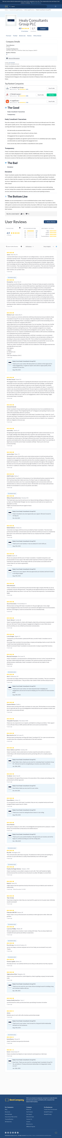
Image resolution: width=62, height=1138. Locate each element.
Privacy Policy (29, 1135)
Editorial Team (30, 1116)
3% (36, 234)
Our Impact (29, 1114)
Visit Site (51, 95)
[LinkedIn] (15, 1132)
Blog (6, 1109)
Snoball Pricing (47, 1114)
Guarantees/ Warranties (11, 1116)
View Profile (52, 88)
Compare (43, 28)
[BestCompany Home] (6, 6)
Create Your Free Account (50, 1109)
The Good (8, 35)
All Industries (8, 1121)
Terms (34, 1135)
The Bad (15, 35)
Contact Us (29, 1119)
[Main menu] (55, 6)
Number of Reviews (11, 52)
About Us (28, 1109)
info (19, 228)
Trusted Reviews (9, 1119)
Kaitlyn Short (12, 62)
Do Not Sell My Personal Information (44, 1135)
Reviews (29, 35)
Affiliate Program (30, 1126)
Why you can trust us (36, 3)
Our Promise (29, 1111)
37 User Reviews (24, 31)
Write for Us (29, 1124)
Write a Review (37, 35)
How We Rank (8, 1114)
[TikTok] (18, 1132)
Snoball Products (48, 1111)
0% (36, 235)
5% (36, 232)
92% (37, 231)
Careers (28, 1121)
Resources (7, 1111)
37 (6, 54)
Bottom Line (22, 35)
